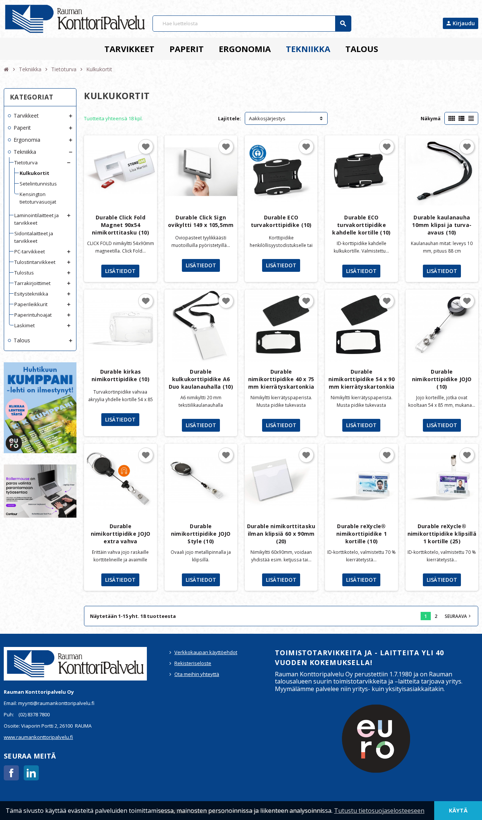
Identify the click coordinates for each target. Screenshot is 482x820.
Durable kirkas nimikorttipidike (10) (120, 375)
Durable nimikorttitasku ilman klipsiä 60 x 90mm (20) (281, 534)
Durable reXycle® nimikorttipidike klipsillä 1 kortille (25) (441, 534)
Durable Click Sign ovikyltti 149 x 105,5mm (200, 221)
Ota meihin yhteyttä (196, 674)
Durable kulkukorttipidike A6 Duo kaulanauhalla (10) (201, 379)
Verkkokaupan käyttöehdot (205, 652)
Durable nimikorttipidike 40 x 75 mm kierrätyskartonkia (281, 379)
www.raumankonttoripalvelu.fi (38, 737)
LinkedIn (31, 772)
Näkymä (431, 118)
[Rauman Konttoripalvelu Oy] (75, 18)
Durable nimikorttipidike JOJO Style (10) (201, 534)
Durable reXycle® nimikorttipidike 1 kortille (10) (361, 534)
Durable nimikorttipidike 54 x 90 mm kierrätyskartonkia (361, 379)
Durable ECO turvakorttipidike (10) (281, 221)
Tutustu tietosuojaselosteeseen (379, 810)
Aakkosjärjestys (267, 118)
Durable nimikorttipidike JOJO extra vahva (121, 534)
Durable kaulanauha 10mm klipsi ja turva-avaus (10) (441, 225)
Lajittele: (229, 118)
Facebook (11, 772)
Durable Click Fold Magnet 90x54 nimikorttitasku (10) (120, 225)
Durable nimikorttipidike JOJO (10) (442, 379)
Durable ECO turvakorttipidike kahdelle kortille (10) (361, 225)
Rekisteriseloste (192, 663)
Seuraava (458, 616)
